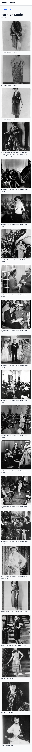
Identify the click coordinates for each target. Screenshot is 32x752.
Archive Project (8, 3)
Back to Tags (8, 9)
